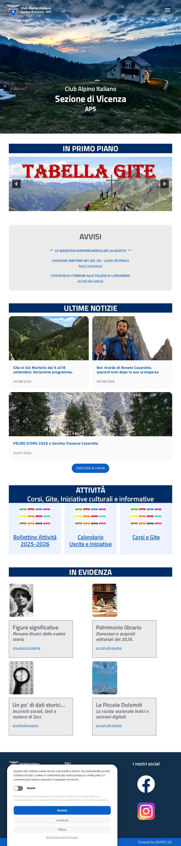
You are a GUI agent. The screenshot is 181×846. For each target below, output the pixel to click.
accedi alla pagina (91, 280)
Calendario (91, 537)
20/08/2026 (22, 381)
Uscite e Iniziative (90, 544)
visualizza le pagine (26, 647)
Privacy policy (62, 837)
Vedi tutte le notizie (90, 467)
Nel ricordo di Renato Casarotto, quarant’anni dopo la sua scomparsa (128, 369)
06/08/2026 (106, 381)
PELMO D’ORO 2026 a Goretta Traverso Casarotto (55, 443)
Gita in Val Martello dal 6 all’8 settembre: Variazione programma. (43, 369)
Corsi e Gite (146, 537)
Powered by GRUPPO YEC (155, 842)
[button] (90, 184)
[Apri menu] (167, 10)
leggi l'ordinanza (90, 265)
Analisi (31, 788)
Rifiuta (62, 829)
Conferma (62, 820)
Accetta (62, 810)
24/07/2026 (22, 452)
